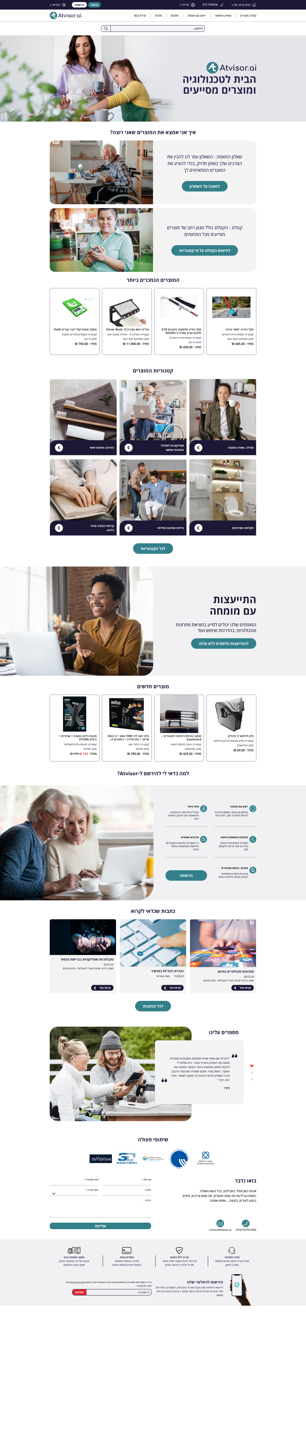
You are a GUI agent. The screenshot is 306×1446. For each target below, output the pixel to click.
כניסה (94, 5)
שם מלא (147, 1179)
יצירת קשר (140, 15)
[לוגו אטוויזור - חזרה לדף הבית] (65, 15)
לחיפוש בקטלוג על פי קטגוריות (204, 250)
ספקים (174, 15)
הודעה (148, 1200)
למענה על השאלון (205, 186)
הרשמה (79, 5)
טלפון (148, 1189)
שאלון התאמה (223, 15)
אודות (158, 15)
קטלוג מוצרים (248, 15)
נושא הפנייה (92, 1189)
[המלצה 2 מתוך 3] (252, 1072)
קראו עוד (245, 988)
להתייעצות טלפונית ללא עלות (223, 643)
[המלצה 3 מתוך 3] (252, 1078)
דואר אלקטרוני (91, 1179)
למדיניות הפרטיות (77, 1282)
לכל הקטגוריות (153, 548)
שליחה (100, 1226)
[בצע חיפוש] (106, 28)
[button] (243, 5)
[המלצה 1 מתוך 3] (252, 1066)
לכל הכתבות (153, 1006)
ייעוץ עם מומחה (196, 15)
